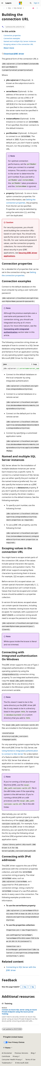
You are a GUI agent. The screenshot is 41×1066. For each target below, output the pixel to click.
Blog (32, 1053)
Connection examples (12, 38)
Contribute (6, 1056)
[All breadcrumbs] (4, 8)
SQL (9, 8)
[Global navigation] (2, 3)
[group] (20, 368)
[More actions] (37, 8)
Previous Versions (21, 1053)
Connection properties (12, 35)
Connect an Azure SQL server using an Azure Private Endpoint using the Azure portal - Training (19, 1012)
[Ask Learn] (33, 8)
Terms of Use (30, 1059)
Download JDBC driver (14, 54)
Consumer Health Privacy (11, 1059)
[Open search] (30, 3)
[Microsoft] (20, 3)
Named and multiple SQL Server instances (20, 41)
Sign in (36, 3)
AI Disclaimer (7, 1053)
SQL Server (18, 8)
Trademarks (6, 1063)
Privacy (15, 1056)
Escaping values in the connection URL (18, 44)
